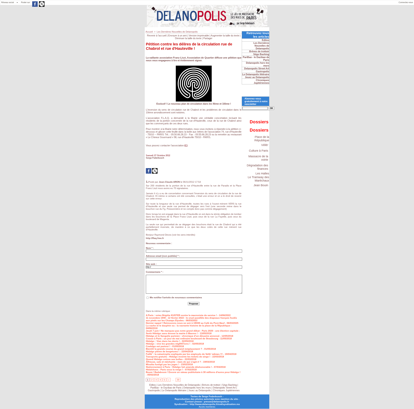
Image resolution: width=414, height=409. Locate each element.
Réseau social (7, 2)
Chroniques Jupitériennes (226, 390)
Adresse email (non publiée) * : (163, 256)
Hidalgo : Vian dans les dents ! (163, 341)
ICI (185, 145)
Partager (207, 38)
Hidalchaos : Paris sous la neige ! (164, 369)
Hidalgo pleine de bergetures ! (162, 351)
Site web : (151, 264)
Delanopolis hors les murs (197, 387)
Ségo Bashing (229, 384)
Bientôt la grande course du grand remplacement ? (174, 349)
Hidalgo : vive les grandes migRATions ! (168, 343)
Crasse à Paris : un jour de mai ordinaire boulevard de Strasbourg (182, 338)
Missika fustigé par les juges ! (162, 364)
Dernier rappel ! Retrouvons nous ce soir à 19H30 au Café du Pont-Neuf (185, 323)
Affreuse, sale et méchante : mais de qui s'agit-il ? (173, 362)
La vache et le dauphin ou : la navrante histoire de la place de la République (188, 325)
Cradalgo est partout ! (158, 346)
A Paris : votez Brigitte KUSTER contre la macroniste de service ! (181, 315)
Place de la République (261, 138)
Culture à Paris (258, 150)
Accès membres (207, 406)
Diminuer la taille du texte (188, 38)
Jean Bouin (261, 185)
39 (178, 379)
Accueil (149, 31)
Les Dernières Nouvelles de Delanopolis (177, 31)
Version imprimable (199, 35)
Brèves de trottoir (211, 384)
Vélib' (264, 145)
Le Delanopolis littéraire (174, 390)
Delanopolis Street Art (224, 387)
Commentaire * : (154, 272)
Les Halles (262, 173)
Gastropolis (154, 390)
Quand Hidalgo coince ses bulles (164, 359)
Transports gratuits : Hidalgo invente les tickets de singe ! (178, 356)
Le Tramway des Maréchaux (258, 179)
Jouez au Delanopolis (199, 390)
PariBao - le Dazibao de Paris (165, 387)
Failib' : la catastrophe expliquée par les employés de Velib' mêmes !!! (184, 354)
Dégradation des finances (257, 167)
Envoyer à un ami (177, 35)
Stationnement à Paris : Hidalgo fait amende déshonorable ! (179, 367)
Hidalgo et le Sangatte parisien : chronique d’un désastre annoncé (182, 336)
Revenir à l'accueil (156, 35)
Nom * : (150, 248)
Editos (152, 384)
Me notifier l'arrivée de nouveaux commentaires (176, 297)
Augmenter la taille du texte (225, 35)
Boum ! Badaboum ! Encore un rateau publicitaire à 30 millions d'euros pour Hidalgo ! (193, 372)
